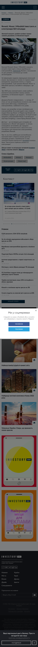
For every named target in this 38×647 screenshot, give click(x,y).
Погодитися (16, 643)
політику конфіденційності (19, 638)
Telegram (19, 329)
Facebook (19, 324)
